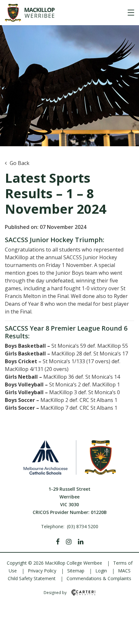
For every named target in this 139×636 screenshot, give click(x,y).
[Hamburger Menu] (131, 12)
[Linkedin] (80, 542)
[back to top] (126, 625)
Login (101, 571)
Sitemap (75, 571)
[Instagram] (68, 542)
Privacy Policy (42, 571)
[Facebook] (57, 542)
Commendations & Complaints (99, 578)
